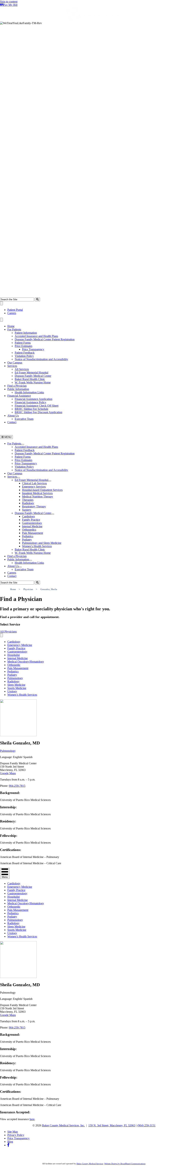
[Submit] (37, 299)
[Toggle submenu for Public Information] (30, 560)
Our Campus (14, 362)
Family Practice (16, 648)
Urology (12, 691)
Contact (11, 422)
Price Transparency (33, 349)
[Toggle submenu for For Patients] (22, 444)
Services (12, 365)
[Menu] (1, 303)
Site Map (12, 1131)
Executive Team (24, 418)
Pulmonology (15, 678)
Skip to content (8, 1)
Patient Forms (23, 342)
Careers (11, 313)
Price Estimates (23, 346)
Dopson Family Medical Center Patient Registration (45, 339)
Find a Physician (17, 385)
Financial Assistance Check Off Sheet (36, 405)
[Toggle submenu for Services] (18, 477)
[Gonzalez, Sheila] (18, 735)
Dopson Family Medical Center (33, 375)
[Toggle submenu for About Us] (20, 567)
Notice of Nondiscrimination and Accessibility (41, 359)
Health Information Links (29, 392)
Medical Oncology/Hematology (25, 661)
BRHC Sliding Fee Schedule (31, 408)
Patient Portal (15, 309)
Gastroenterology (17, 651)
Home (11, 326)
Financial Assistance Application (33, 399)
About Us (13, 415)
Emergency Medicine (19, 645)
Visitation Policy (24, 356)
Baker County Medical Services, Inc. (63, 1125)
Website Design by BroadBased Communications (124, 1163)
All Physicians (8, 631)
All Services (22, 369)
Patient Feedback (25, 352)
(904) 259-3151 (146, 1125)
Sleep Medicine (16, 684)
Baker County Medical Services (90, 1163)
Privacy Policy (15, 1135)
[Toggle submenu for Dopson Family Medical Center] (52, 514)
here (32, 1119)
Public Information (18, 389)
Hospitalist (13, 654)
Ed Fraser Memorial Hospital (31, 372)
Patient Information (26, 332)
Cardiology (13, 641)
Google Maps (8, 773)
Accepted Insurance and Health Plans (36, 336)
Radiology (13, 681)
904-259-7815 (17, 785)
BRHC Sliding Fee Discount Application (38, 412)
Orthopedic (13, 664)
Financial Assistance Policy (30, 402)
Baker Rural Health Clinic (30, 379)
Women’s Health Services (22, 694)
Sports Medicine (16, 688)
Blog (10, 1141)
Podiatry (12, 674)
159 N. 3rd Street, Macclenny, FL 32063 (111, 1125)
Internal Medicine (17, 658)
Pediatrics (13, 671)
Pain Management (17, 668)
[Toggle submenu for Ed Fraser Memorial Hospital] (49, 481)
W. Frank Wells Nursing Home (33, 382)
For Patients (14, 329)
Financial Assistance (19, 395)
